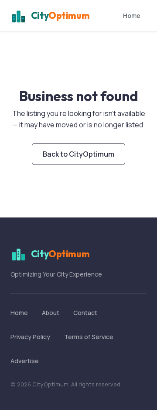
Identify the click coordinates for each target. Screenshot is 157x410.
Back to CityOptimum (78, 154)
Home (131, 15)
